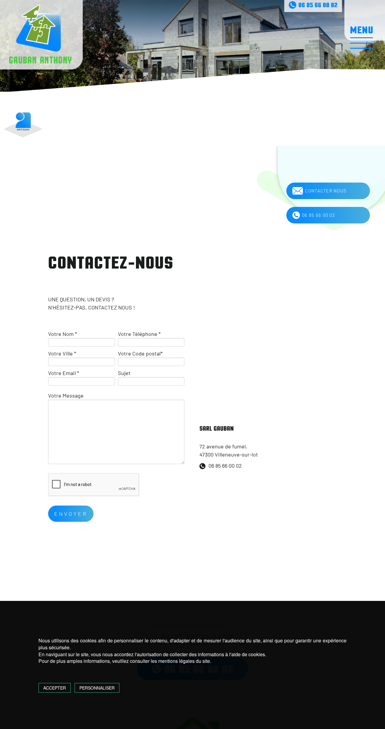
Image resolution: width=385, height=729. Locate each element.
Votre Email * (63, 373)
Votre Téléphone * (139, 334)
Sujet (124, 373)
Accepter (54, 688)
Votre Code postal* (140, 353)
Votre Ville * (62, 353)
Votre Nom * (62, 334)
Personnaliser (97, 688)
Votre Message (66, 395)
